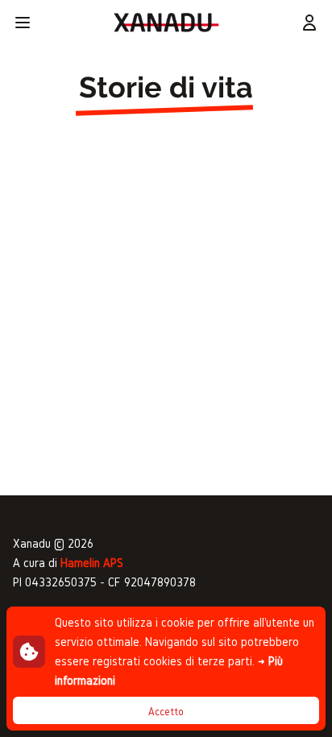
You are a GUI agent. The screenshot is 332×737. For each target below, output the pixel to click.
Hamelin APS (91, 562)
